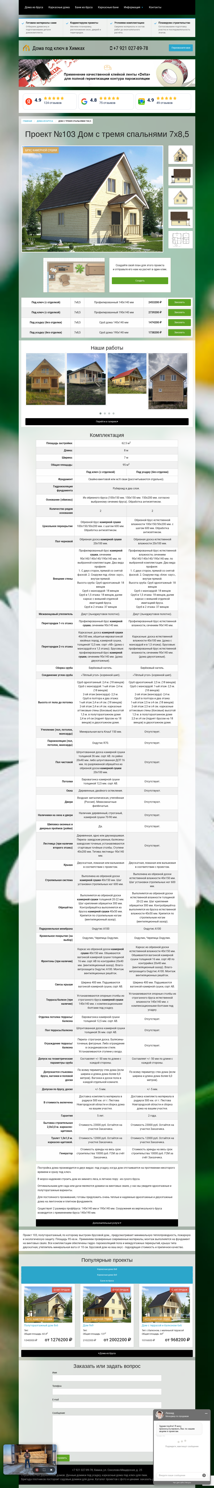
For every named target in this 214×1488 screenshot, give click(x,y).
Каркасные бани (108, 7)
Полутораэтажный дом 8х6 (41, 1325)
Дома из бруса (34, 7)
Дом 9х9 (88, 1325)
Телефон (57, 1386)
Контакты (155, 7)
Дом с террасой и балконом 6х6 (162, 1325)
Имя (54, 1372)
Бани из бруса (84, 7)
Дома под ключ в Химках (58, 48)
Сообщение (58, 1413)
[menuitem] (34, 7)
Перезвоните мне (181, 47)
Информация (132, 7)
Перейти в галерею (106, 421)
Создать (140, 280)
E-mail (55, 1399)
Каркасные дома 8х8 (107, 1269)
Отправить (61, 1458)
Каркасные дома (59, 7)
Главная (27, 121)
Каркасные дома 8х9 (107, 1275)
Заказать (179, 302)
